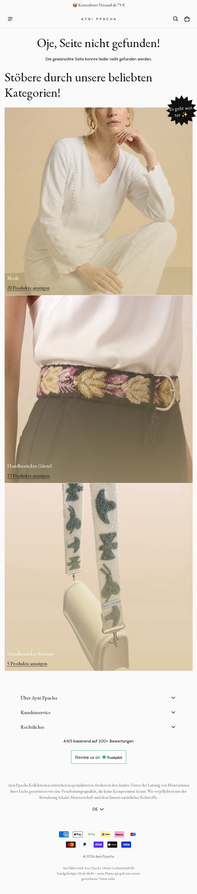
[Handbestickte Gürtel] (99, 389)
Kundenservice (36, 712)
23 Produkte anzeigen (28, 475)
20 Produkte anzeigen (28, 288)
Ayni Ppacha (104, 856)
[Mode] (99, 201)
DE (95, 809)
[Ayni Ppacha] (98, 19)
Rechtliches (32, 727)
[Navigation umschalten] (10, 19)
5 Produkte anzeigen (27, 663)
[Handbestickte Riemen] (99, 577)
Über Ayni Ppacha (39, 697)
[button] (175, 19)
